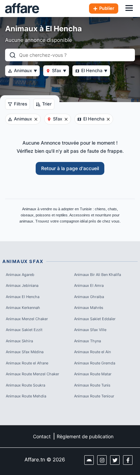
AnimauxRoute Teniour (94, 396)
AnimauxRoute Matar (92, 374)
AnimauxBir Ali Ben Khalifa (97, 274)
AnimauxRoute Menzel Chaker (32, 374)
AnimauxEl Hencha (22, 296)
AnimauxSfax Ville (90, 329)
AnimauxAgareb (20, 274)
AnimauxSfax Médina (24, 351)
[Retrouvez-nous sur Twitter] (115, 460)
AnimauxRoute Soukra (25, 385)
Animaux (25, 70)
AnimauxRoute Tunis (92, 385)
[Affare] (22, 8)
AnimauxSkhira (19, 341)
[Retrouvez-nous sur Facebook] (128, 460)
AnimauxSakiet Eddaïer (95, 318)
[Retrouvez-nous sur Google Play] (89, 460)
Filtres (20, 104)
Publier (106, 8)
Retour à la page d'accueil (70, 168)
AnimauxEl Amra (89, 285)
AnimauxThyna (87, 341)
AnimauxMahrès (88, 307)
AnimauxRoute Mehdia (26, 396)
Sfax (59, 70)
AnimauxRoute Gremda (94, 363)
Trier (47, 104)
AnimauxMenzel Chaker (27, 318)
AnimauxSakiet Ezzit (24, 329)
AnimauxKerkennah (23, 307)
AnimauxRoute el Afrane (27, 363)
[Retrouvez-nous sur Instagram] (102, 460)
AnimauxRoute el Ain (92, 351)
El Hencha (94, 70)
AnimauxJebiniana (22, 285)
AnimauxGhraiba (89, 296)
